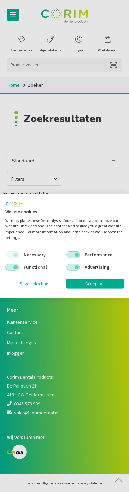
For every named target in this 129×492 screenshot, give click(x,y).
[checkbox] (12, 254)
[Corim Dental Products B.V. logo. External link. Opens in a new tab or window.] (14, 204)
